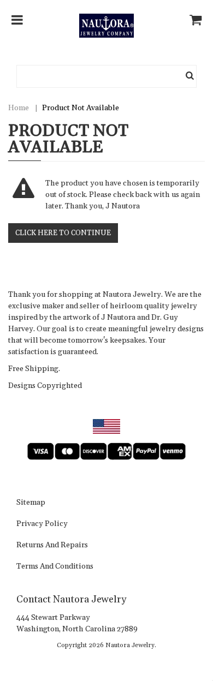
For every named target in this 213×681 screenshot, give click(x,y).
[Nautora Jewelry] (106, 26)
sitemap (30, 503)
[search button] (190, 76)
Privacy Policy (42, 524)
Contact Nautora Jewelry (71, 599)
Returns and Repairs (52, 545)
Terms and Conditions (54, 567)
